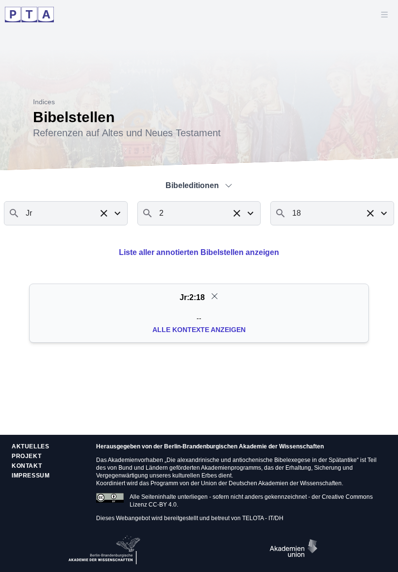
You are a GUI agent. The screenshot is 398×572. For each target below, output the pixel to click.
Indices (44, 102)
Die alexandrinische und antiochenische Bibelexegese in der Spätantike (261, 460)
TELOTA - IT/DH (262, 518)
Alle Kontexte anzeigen (199, 330)
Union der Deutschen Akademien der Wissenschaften (271, 483)
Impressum (31, 475)
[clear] (214, 296)
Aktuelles (30, 446)
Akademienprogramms (231, 467)
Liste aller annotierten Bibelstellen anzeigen (199, 252)
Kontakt (27, 465)
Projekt (26, 456)
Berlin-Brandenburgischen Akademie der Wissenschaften (244, 446)
